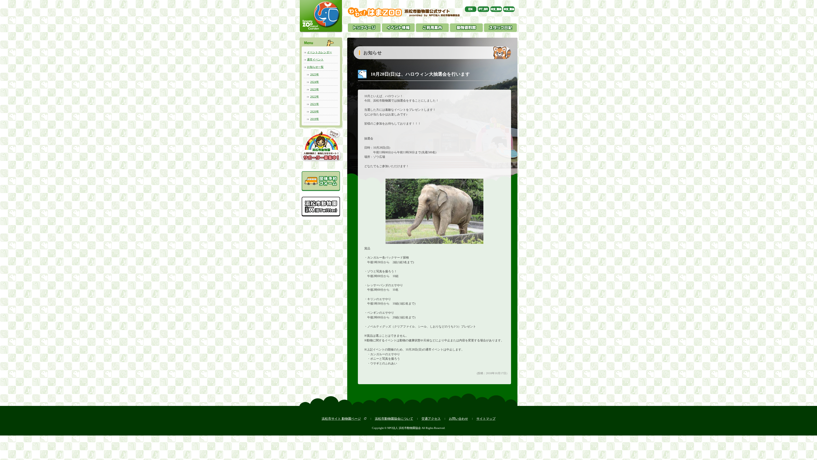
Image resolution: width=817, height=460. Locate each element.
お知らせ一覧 (315, 67)
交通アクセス (431, 418)
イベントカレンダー (319, 52)
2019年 (314, 119)
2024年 (314, 81)
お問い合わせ (458, 418)
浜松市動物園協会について (394, 418)
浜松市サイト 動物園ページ (341, 418)
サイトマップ (486, 418)
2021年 (314, 104)
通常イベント (315, 59)
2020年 (314, 111)
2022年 (314, 96)
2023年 (314, 89)
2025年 (314, 74)
